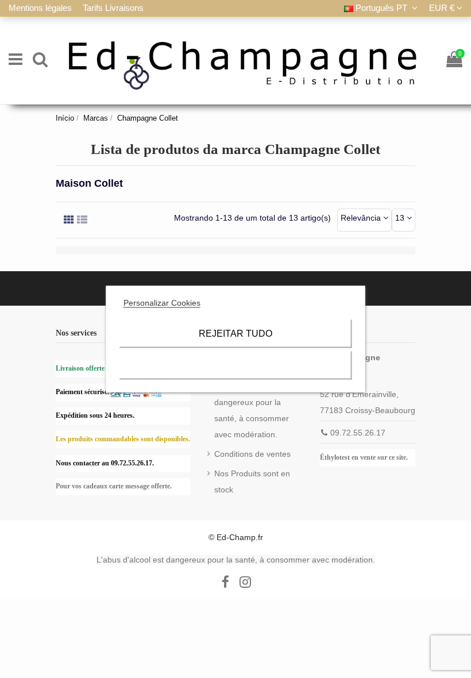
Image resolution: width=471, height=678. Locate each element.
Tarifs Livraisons (113, 8)
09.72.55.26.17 (357, 432)
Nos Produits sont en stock (252, 481)
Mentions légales (41, 8)
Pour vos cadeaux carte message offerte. (114, 486)
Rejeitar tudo (235, 333)
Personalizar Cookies (161, 302)
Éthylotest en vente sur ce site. (364, 457)
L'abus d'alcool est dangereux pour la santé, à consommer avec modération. (251, 410)
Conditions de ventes (252, 454)
